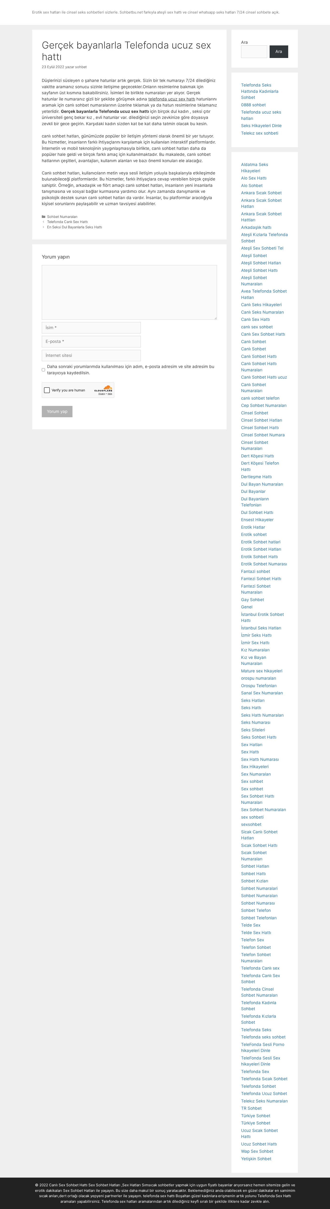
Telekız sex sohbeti (259, 133)
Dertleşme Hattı (256, 476)
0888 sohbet (253, 104)
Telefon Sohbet (256, 947)
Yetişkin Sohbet (256, 1158)
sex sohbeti (252, 817)
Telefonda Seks (256, 1029)
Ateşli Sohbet (254, 255)
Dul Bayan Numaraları (262, 484)
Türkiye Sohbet (255, 1115)
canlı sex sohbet (257, 326)
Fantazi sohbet (255, 571)
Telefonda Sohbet (258, 1086)
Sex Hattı (250, 751)
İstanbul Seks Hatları (261, 628)
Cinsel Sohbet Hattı (260, 427)
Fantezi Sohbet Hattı (261, 578)
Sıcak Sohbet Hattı (259, 845)
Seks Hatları (253, 700)
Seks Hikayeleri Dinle (261, 125)
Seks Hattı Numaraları (262, 715)
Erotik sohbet (254, 534)
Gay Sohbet (252, 599)
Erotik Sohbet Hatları (261, 549)
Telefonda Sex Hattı (274, 1196)
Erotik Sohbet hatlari (260, 542)
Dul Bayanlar (253, 491)
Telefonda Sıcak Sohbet (264, 1078)
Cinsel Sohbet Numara (263, 434)
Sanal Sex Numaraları (262, 693)
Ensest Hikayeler (257, 519)
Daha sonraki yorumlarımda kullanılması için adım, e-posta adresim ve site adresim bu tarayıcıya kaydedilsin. (130, 369)
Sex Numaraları (256, 774)
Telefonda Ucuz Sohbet (264, 1093)
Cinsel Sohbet (254, 412)
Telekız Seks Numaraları (264, 1101)
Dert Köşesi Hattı (257, 455)
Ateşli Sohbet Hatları (261, 262)
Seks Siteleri (253, 729)
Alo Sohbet (252, 185)
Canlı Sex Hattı (255, 319)
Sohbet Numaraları (62, 217)
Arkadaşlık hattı (256, 227)
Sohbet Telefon (256, 910)
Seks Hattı (251, 707)
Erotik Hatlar (253, 527)
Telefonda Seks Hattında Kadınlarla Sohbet (260, 91)
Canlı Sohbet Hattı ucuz (264, 377)
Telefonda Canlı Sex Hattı (67, 222)
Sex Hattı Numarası (260, 759)
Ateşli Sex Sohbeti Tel (262, 248)
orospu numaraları (258, 678)
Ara (244, 42)
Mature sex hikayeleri (261, 671)
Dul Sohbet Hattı (257, 512)
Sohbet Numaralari (259, 888)
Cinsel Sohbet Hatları (261, 420)
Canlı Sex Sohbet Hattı (263, 334)
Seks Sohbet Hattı (258, 737)
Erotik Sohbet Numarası (264, 563)
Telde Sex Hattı (256, 932)
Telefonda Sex (255, 1071)
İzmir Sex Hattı (255, 642)
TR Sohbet (251, 1108)
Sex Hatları (251, 744)
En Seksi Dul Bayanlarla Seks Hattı (74, 227)
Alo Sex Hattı (253, 178)
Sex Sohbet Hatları (79, 1190)
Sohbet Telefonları (259, 917)
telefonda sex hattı (159, 1196)
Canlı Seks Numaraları (262, 312)
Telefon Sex (252, 939)
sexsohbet (251, 824)
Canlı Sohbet (253, 341)
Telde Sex (250, 925)
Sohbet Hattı (253, 873)
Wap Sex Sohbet (257, 1151)
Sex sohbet (252, 781)
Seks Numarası (255, 722)
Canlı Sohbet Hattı (259, 356)
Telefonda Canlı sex (260, 968)
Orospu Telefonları (259, 685)
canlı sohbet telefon (260, 398)
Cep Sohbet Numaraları (264, 405)
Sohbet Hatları (255, 866)
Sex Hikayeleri (255, 766)
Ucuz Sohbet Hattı (259, 1144)
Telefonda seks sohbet (263, 1037)
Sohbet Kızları (254, 880)
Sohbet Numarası (258, 903)
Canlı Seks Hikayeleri (261, 304)
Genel (246, 606)
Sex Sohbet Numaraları (263, 809)
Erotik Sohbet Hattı (259, 556)
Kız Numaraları (255, 650)
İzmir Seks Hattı (256, 635)
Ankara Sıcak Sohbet (261, 192)
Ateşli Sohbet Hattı (259, 270)
